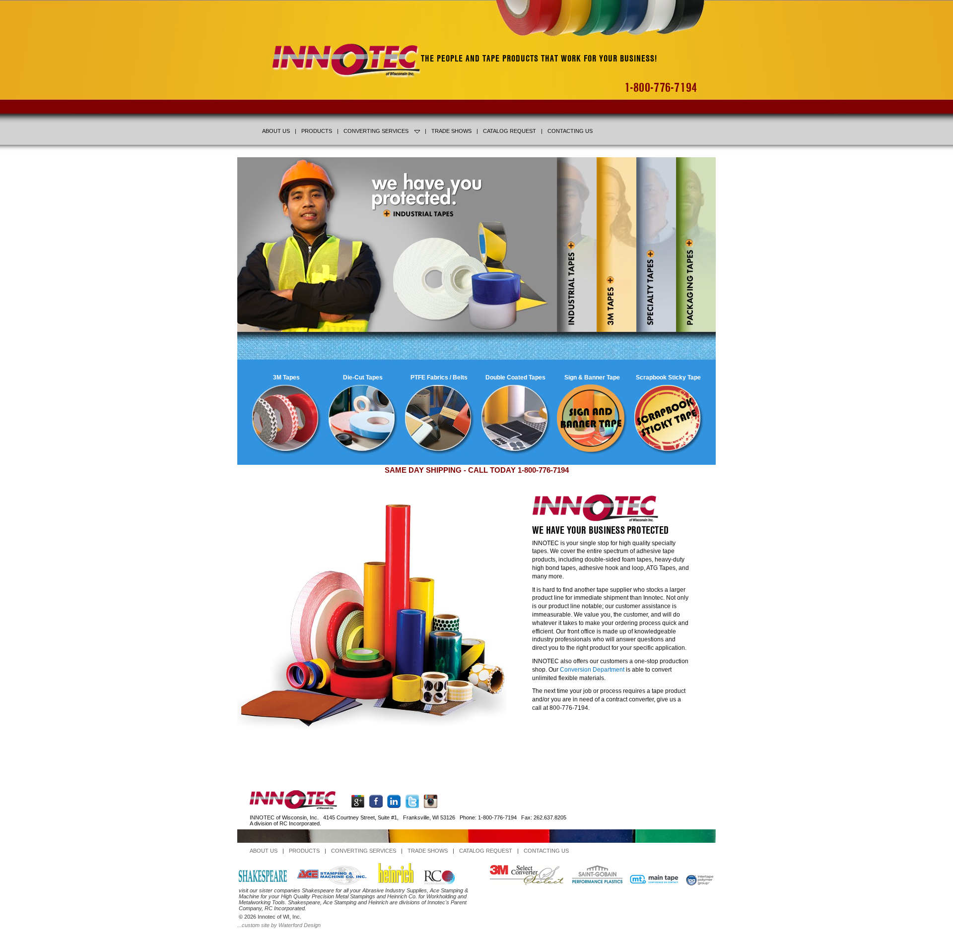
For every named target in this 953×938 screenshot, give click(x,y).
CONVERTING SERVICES (375, 131)
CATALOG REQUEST (509, 131)
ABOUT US (276, 131)
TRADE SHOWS (451, 131)
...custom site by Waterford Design (279, 925)
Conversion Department (592, 669)
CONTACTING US (570, 131)
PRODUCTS (316, 131)
